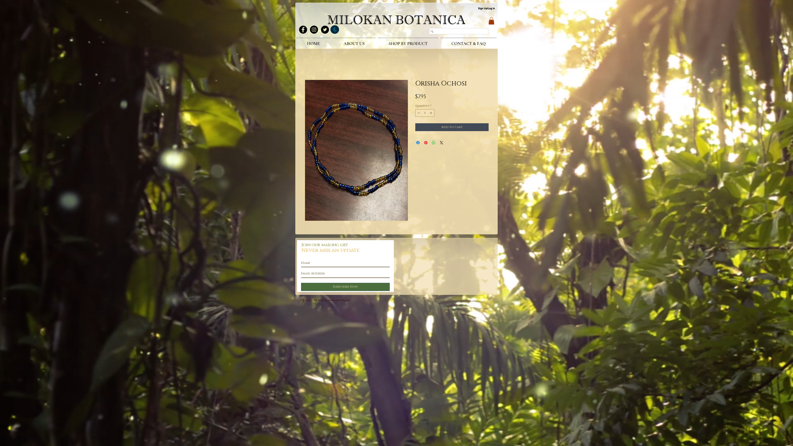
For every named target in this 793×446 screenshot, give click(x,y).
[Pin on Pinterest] (425, 143)
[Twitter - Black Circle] (325, 30)
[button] (491, 21)
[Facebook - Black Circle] (303, 30)
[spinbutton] (425, 113)
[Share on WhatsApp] (433, 143)
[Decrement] (418, 113)
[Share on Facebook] (417, 143)
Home (309, 65)
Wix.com (345, 300)
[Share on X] (441, 143)
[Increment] (431, 113)
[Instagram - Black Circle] (314, 30)
